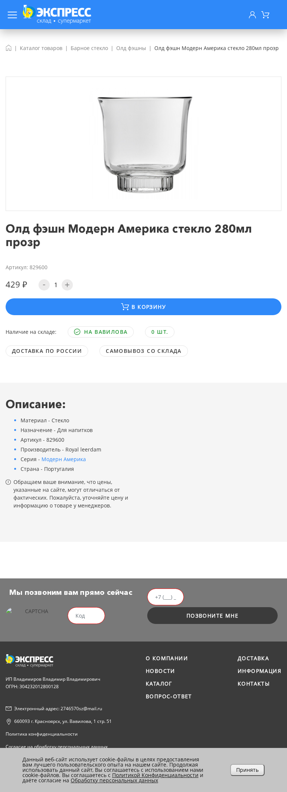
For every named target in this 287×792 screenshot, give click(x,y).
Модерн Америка (63, 459)
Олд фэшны (131, 48)
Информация (259, 670)
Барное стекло (89, 48)
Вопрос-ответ (169, 696)
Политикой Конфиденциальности (155, 775)
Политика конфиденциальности (42, 734)
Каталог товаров (41, 48)
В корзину (149, 306)
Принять (247, 769)
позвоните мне (212, 615)
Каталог (159, 683)
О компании (167, 658)
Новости (160, 670)
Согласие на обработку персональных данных (57, 746)
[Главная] (9, 48)
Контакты (254, 683)
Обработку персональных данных (114, 780)
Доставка (253, 658)
